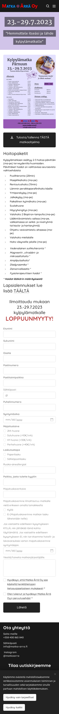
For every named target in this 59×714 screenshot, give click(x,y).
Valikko (54, 6)
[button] (47, 6)
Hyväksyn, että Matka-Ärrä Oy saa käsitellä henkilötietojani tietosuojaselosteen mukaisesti (27, 584)
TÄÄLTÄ (21, 291)
